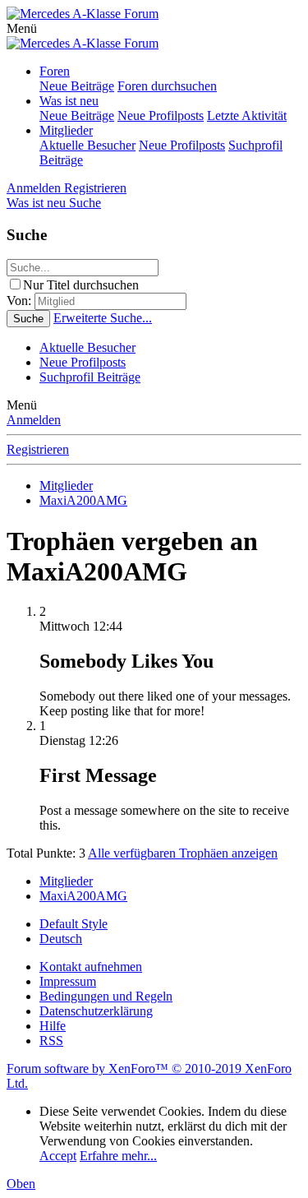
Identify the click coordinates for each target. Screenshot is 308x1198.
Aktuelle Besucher (87, 145)
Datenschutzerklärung (96, 1011)
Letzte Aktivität (247, 116)
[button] (22, 28)
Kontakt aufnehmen (90, 967)
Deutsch (60, 939)
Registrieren (38, 449)
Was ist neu (69, 101)
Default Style (73, 924)
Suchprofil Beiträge (89, 377)
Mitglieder (66, 130)
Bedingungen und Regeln (105, 996)
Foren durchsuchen (167, 86)
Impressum (67, 981)
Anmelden (34, 420)
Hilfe (52, 1026)
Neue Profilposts (160, 116)
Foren (54, 71)
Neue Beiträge (76, 86)
